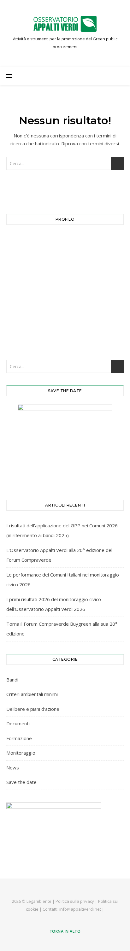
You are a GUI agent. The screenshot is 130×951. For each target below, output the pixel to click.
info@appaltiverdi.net (80, 909)
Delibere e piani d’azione (32, 709)
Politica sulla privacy (75, 901)
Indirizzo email (25, 241)
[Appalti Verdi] (65, 24)
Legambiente (39, 901)
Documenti (18, 723)
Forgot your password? (65, 334)
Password (20, 269)
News (12, 767)
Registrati (95, 315)
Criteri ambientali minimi (32, 694)
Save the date (21, 782)
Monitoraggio (20, 753)
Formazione (19, 738)
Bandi (12, 679)
